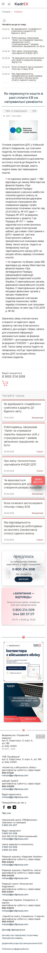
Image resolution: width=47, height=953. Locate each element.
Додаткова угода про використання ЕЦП (22, 943)
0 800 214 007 (9, 825)
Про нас (6, 813)
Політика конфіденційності (15, 949)
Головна (6, 11)
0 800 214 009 (23, 610)
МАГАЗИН (23, 579)
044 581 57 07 (23, 614)
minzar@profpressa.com (15, 775)
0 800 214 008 (9, 833)
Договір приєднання (13, 930)
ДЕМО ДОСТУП (38, 481)
